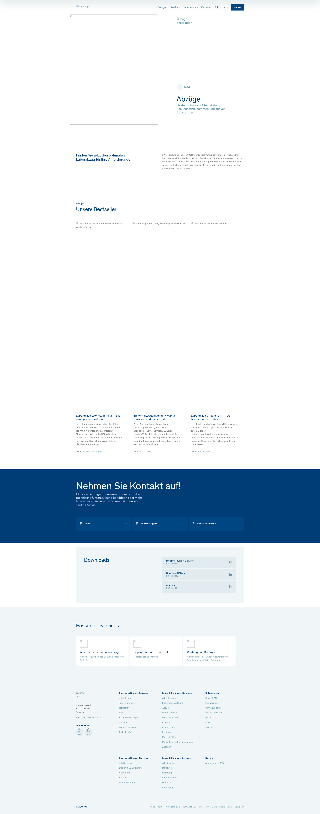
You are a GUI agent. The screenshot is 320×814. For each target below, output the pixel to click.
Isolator (166, 723)
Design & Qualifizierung (130, 768)
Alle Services (125, 763)
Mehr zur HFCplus (143, 451)
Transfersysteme (127, 703)
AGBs (152, 807)
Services (175, 7)
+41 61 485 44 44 (93, 718)
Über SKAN (211, 698)
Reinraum (167, 732)
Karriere (205, 7)
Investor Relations (214, 713)
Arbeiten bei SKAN (214, 763)
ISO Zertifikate (189, 807)
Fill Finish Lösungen (129, 718)
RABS (122, 713)
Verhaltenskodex (173, 807)
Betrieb (122, 778)
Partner (209, 718)
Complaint (239, 807)
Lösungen (161, 7)
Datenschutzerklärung (222, 807)
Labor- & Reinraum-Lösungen (177, 693)
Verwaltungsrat (213, 708)
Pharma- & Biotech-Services (133, 758)
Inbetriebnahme (170, 778)
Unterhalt (167, 783)
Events (208, 727)
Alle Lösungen (126, 698)
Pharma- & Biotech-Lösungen (134, 693)
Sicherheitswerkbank (172, 703)
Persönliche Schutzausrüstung (177, 742)
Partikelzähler (169, 737)
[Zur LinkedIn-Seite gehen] (88, 732)
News (208, 723)
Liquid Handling (170, 713)
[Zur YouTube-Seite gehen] (80, 732)
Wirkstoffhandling (171, 718)
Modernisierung (127, 783)
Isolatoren (124, 708)
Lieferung (167, 773)
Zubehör (123, 723)
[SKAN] (82, 7)
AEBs (160, 807)
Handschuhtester (127, 727)
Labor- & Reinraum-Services (176, 758)
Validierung (124, 773)
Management (211, 703)
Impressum (204, 807)
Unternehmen (190, 7)
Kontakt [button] (237, 8)
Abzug (165, 708)
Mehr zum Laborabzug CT (204, 451)
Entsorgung (168, 787)
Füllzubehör (125, 732)
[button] (183, 87)
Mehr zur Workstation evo (89, 451)
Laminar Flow (169, 727)
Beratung (167, 768)
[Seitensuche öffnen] (216, 7)
